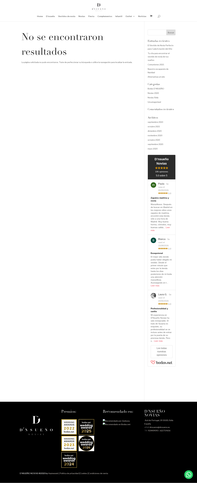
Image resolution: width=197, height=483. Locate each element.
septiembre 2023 (155, 122)
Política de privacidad (69, 473)
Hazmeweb (53, 473)
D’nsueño (50, 16)
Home (40, 16)
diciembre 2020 (155, 131)
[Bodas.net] (161, 362)
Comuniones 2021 (156, 64)
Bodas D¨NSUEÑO (156, 88)
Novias (81, 16)
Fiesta (91, 16)
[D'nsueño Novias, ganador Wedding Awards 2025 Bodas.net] (86, 434)
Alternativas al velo (156, 77)
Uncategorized (154, 102)
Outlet (128, 16)
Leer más (155, 285)
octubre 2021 (154, 126)
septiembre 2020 (155, 144)
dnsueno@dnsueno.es (160, 427)
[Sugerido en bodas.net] (117, 424)
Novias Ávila (153, 97)
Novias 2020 (153, 93)
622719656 (165, 430)
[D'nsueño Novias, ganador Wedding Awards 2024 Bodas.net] (69, 467)
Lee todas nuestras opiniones (162, 351)
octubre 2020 (154, 140)
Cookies (83, 473)
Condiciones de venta (98, 473)
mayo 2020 (152, 148)
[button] (188, 474)
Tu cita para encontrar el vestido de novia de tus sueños (159, 56)
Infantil (118, 16)
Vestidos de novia (66, 16)
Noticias (142, 16)
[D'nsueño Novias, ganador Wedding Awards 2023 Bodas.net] (69, 450)
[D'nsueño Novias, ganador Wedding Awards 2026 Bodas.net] (86, 450)
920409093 (153, 430)
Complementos (104, 16)
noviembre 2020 (155, 135)
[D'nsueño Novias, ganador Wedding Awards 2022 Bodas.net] (69, 434)
